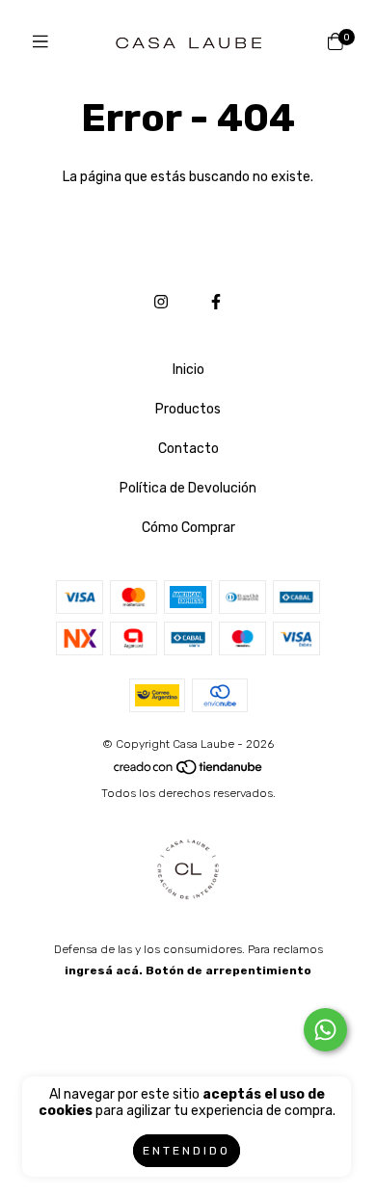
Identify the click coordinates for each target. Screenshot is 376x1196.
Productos (188, 409)
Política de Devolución (188, 488)
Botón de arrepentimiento (228, 970)
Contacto (188, 448)
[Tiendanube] (189, 772)
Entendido (186, 1150)
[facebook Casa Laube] (216, 302)
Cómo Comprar (188, 527)
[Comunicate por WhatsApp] (325, 1029)
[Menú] (40, 42)
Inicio (188, 369)
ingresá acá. (104, 970)
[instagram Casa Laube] (161, 302)
